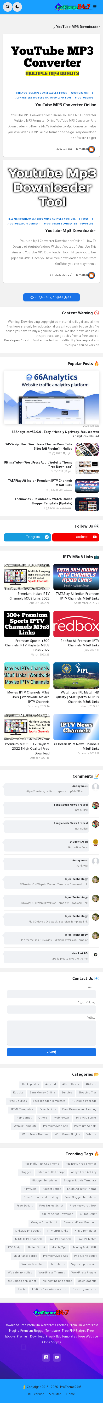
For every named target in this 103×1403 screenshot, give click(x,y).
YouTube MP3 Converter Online (65, 105)
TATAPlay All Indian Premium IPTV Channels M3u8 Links (40, 483)
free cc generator (85, 1289)
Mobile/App (61, 1118)
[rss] (46, 1358)
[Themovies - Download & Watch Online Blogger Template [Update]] (87, 504)
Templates (58, 1264)
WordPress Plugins (67, 1134)
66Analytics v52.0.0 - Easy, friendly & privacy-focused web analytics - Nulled (55, 434)
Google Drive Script (44, 1222)
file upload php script (22, 1281)
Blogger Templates (44, 1181)
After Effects (70, 1084)
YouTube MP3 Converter (61, 224)
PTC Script (15, 1248)
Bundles (67, 1093)
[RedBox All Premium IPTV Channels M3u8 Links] (76, 624)
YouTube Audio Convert (24, 224)
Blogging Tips (88, 1093)
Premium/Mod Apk (55, 1126)
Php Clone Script (85, 1256)
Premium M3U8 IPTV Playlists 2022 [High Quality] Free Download (27, 749)
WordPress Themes (35, 1134)
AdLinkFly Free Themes (81, 1164)
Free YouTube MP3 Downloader (36, 93)
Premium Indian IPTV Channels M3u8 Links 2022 (30, 596)
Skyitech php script (84, 1264)
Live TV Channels (60, 1239)
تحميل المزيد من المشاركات (54, 297)
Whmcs (91, 1134)
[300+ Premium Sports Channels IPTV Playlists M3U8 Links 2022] (27, 624)
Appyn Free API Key (84, 1172)
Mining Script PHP (85, 1248)
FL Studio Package (84, 1101)
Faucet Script (52, 1189)
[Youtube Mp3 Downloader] (51, 187)
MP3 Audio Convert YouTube (56, 219)
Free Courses (18, 1101)
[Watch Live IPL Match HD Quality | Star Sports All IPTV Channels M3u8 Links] (76, 675)
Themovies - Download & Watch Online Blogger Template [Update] (43, 502)
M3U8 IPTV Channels (28, 1239)
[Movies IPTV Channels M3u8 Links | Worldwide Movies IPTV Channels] (27, 675)
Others (42, 1118)
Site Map (55, 1394)
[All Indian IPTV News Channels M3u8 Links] (76, 727)
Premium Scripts (85, 1126)
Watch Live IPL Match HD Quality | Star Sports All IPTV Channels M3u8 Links (77, 697)
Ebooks (18, 1093)
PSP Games (24, 1118)
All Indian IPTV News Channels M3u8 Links (76, 747)
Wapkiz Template (25, 1126)
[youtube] (57, 1358)
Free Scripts (48, 1109)
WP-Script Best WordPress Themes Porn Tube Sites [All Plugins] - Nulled (39, 447)
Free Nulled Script (51, 1206)
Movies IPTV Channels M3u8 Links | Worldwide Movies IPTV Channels (28, 697)
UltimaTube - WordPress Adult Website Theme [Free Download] (38, 465)
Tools (63, 93)
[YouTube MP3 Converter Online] (51, 61)
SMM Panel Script (25, 1256)
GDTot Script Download (57, 1214)
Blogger (26, 1172)
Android (50, 1084)
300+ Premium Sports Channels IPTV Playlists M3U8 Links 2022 (27, 645)
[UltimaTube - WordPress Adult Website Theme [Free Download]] (87, 467)
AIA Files (91, 1084)
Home (70, 1394)
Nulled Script (36, 1248)
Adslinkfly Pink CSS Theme (42, 1164)
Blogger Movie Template (80, 1181)
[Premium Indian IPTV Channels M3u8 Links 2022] (27, 577)
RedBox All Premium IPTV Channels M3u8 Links (80, 643)
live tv (22, 1289)
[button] (96, 7)
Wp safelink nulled (20, 1273)
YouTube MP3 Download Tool (52, 98)
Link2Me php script (27, 1231)
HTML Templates (22, 1109)
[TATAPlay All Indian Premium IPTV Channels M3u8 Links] (87, 485)
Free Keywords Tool (83, 1206)
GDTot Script (88, 1214)
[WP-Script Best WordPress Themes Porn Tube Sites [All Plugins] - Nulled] (87, 449)
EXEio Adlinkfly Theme (82, 1189)
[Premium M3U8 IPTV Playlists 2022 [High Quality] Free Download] (27, 727)
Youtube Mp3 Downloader (70, 231)
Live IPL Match (87, 1239)
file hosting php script (57, 1281)
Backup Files (30, 1084)
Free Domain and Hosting (79, 1109)
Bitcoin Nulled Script (51, 1172)
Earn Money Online (42, 1093)
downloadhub (87, 1281)
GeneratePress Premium (80, 1222)
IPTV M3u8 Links (86, 1118)
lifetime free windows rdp (49, 1289)
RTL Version (36, 1394)
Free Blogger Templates (49, 1101)
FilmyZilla (30, 1189)
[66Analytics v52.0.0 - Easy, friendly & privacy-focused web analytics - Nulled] (51, 397)
